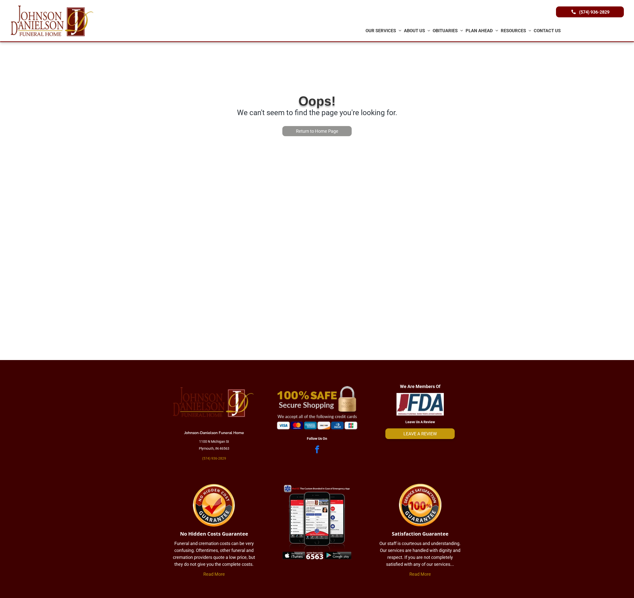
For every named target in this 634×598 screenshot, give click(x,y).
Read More (214, 574)
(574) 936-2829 (214, 458)
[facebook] (317, 450)
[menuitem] (383, 30)
